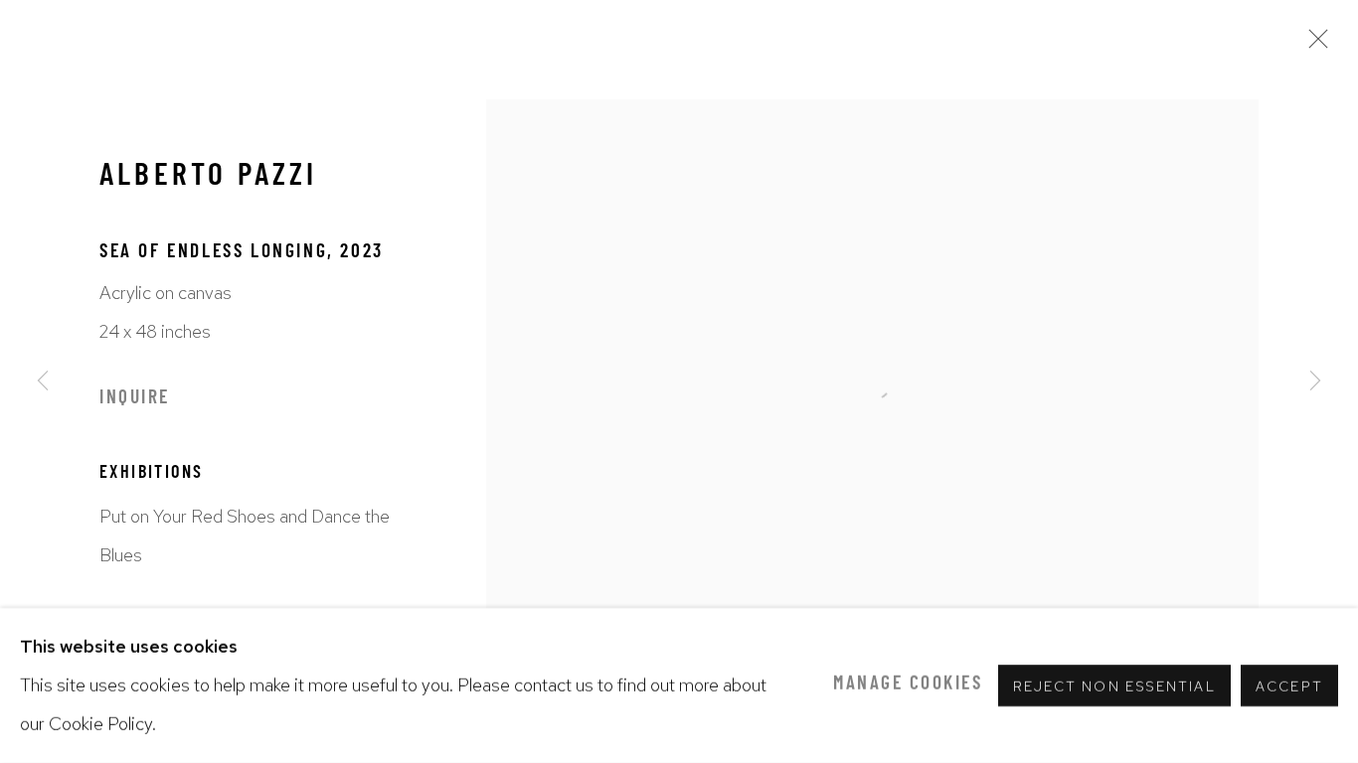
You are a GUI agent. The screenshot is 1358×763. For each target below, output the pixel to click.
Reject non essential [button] (1114, 686)
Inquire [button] (134, 398)
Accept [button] (1289, 686)
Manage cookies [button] (907, 685)
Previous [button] (42, 381)
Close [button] (1313, 45)
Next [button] (1315, 381)
